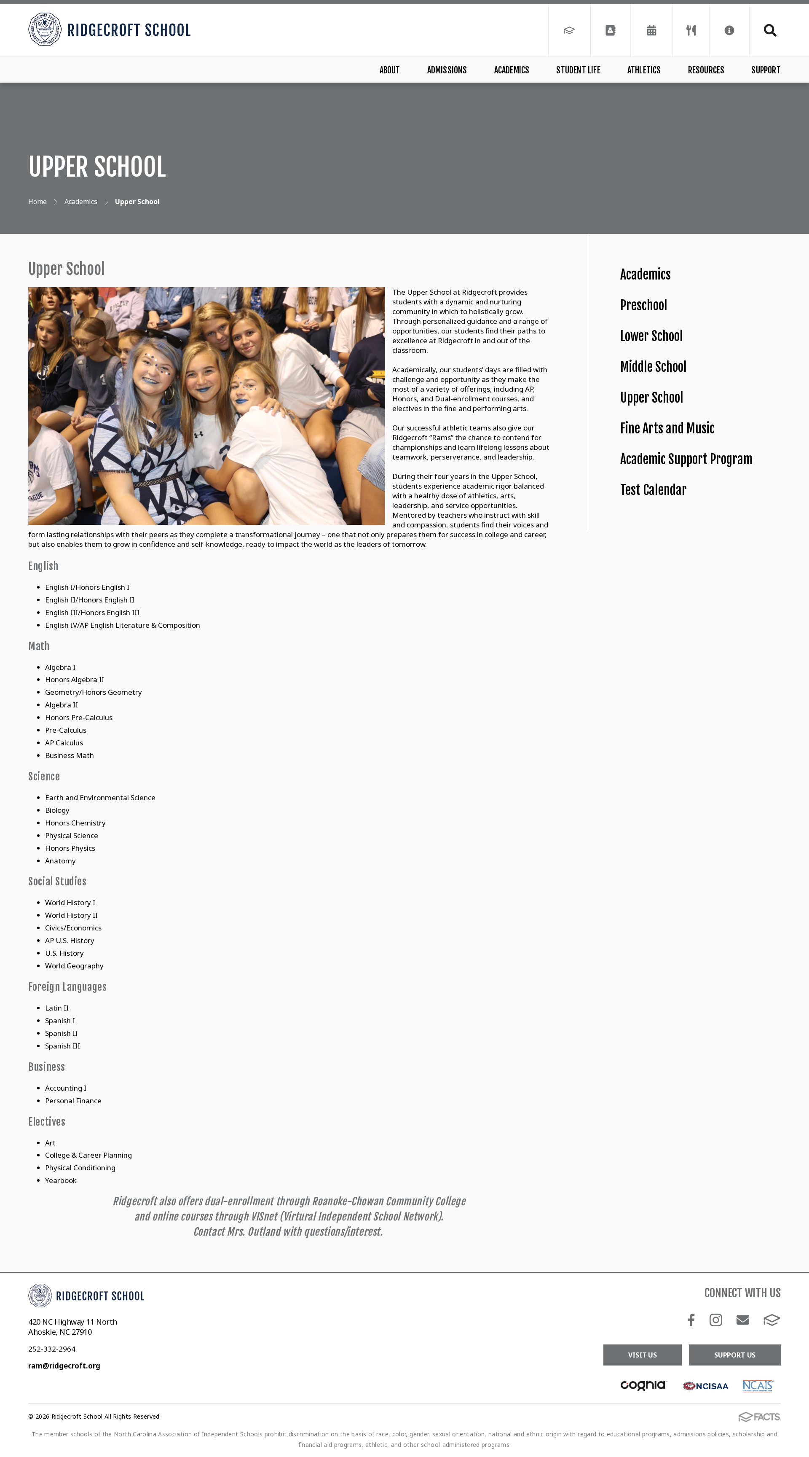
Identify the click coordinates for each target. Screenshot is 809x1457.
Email (743, 1320)
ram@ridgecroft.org (64, 1366)
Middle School (653, 367)
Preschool (643, 305)
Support (765, 70)
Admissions (447, 70)
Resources (706, 70)
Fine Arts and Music (667, 428)
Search (765, 30)
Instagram (716, 1320)
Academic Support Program (686, 459)
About (390, 70)
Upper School (651, 398)
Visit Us (642, 1355)
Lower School (651, 336)
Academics (512, 70)
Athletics (644, 70)
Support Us (734, 1355)
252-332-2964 (51, 1349)
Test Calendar (653, 490)
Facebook (691, 1320)
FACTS (772, 1320)
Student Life (578, 70)
